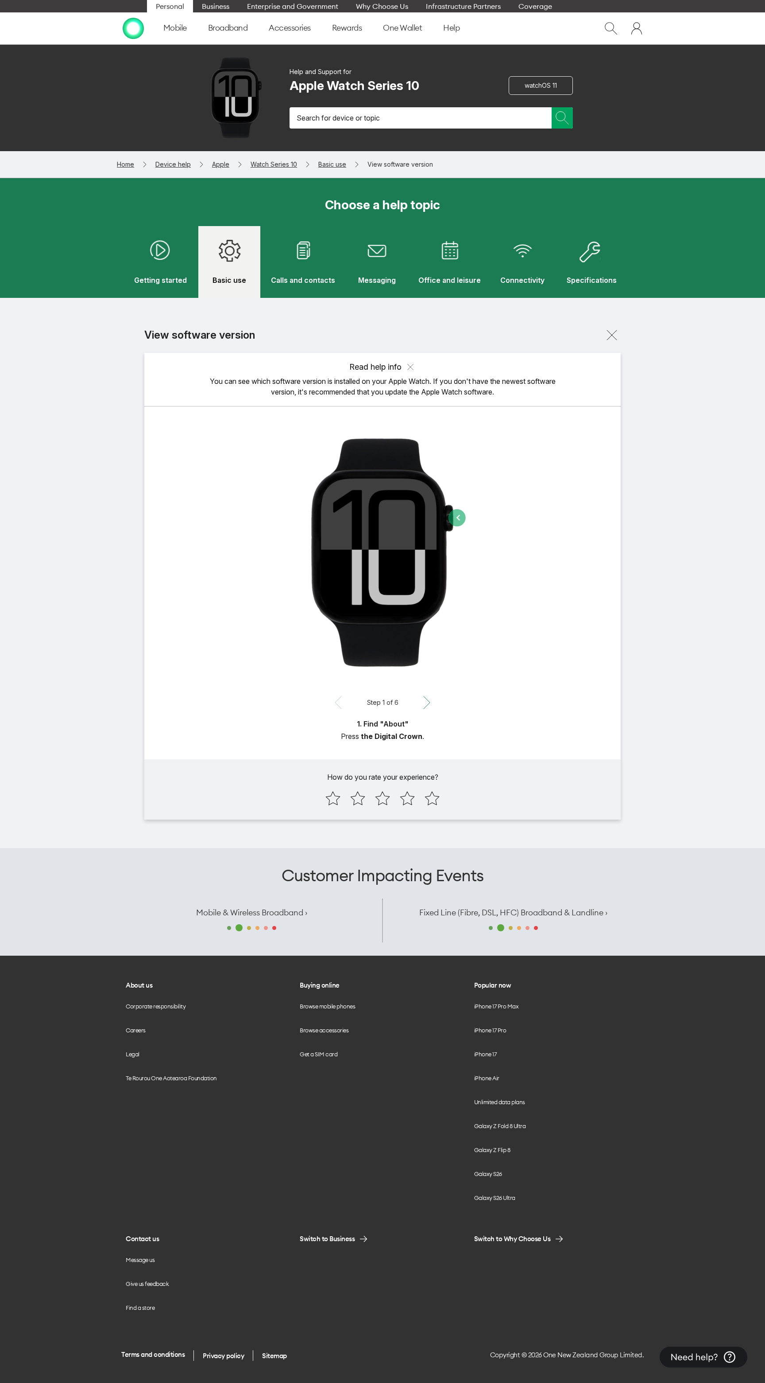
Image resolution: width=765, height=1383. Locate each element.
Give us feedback (147, 1283)
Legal (132, 1054)
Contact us (142, 1239)
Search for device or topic (338, 117)
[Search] (562, 118)
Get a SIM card (318, 1054)
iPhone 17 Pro (490, 1030)
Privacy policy (223, 1356)
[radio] (333, 798)
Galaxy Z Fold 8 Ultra (500, 1125)
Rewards (347, 28)
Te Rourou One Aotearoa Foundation (171, 1078)
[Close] (612, 335)
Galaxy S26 (488, 1173)
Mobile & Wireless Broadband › (251, 912)
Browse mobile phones (327, 1006)
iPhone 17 (485, 1054)
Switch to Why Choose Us (512, 1239)
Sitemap (274, 1356)
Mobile (175, 28)
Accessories (290, 28)
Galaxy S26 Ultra (494, 1197)
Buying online (320, 985)
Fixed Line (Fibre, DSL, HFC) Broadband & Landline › (513, 912)
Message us (140, 1259)
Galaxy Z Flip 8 (492, 1149)
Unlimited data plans (499, 1102)
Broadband (228, 28)
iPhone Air (486, 1078)
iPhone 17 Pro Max (496, 1006)
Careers (136, 1030)
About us (139, 985)
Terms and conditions (153, 1354)
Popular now (492, 985)
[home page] (133, 28)
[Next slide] (427, 702)
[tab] (160, 262)
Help (451, 28)
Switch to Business (327, 1239)
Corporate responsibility (155, 1006)
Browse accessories (324, 1030)
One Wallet (402, 28)
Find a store (140, 1307)
